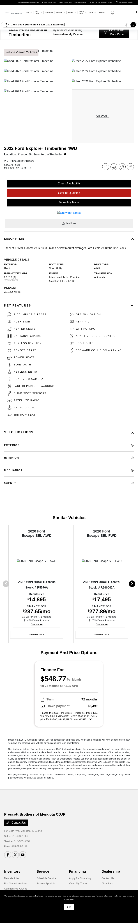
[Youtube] (22, 854)
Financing (77, 871)
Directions (107, 883)
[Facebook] (7, 854)
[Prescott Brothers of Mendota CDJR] (14, 12)
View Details (36, 634)
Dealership (111, 871)
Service (42, 871)
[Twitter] (15, 854)
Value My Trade (78, 883)
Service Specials (45, 883)
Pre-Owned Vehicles (15, 883)
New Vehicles (11, 878)
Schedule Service (46, 878)
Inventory (12, 871)
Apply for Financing (80, 878)
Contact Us (18, 822)
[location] (90, 2)
